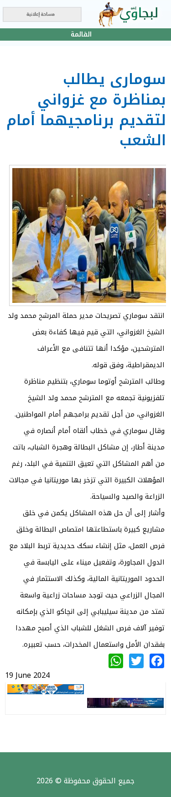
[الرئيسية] (85, 14)
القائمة (81, 34)
